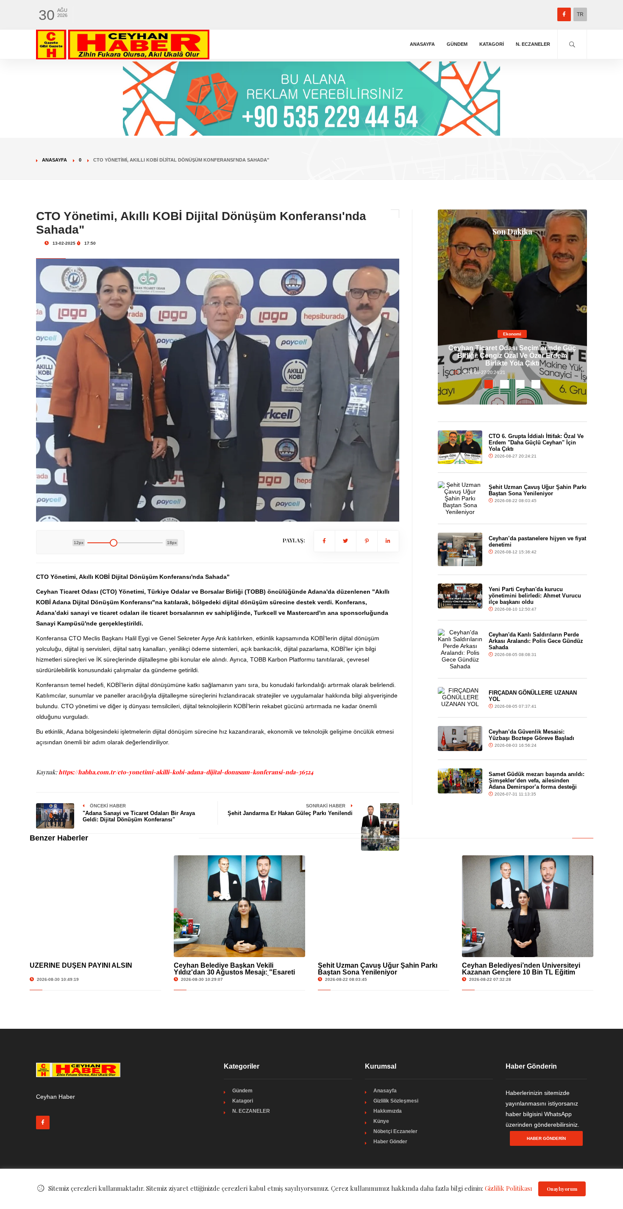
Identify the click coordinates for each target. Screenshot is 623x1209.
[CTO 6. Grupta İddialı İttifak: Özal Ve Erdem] (460, 447)
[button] (488, 384)
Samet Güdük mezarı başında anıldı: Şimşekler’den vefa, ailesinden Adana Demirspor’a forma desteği (536, 780)
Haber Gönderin (546, 1138)
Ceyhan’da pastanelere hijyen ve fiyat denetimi (537, 541)
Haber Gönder (390, 1142)
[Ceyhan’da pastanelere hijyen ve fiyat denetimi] (460, 549)
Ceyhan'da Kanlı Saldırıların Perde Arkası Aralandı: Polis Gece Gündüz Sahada (536, 641)
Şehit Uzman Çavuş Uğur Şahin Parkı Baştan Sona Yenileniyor (538, 490)
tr (580, 14)
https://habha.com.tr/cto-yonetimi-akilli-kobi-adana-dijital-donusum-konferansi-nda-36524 (185, 772)
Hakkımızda (387, 1111)
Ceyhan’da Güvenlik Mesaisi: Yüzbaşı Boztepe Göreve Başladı (531, 735)
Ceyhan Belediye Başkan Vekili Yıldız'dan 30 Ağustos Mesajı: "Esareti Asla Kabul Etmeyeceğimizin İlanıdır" (234, 972)
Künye (381, 1121)
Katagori (491, 44)
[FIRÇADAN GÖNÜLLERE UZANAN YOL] (460, 697)
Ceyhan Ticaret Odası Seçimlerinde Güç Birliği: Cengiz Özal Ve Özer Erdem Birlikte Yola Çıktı (512, 355)
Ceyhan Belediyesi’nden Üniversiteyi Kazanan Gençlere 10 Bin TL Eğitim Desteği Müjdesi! (521, 972)
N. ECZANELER (533, 44)
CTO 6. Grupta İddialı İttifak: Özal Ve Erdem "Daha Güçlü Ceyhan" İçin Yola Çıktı (536, 442)
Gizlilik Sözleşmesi (395, 1101)
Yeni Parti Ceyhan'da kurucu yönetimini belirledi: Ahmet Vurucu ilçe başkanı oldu (535, 595)
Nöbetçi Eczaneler (395, 1131)
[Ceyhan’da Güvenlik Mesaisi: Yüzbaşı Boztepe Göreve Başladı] (460, 738)
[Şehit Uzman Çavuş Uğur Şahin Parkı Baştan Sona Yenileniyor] (460, 498)
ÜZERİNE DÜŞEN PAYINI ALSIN (81, 965)
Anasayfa (422, 44)
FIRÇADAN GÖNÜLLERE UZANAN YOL (533, 696)
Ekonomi (512, 334)
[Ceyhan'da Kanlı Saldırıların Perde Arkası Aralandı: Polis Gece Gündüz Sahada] (460, 649)
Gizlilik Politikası (508, 1188)
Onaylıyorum (562, 1189)
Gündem (457, 44)
